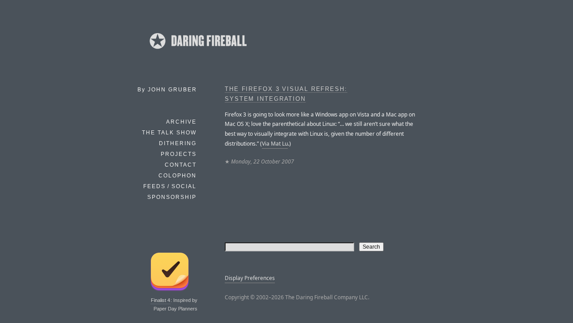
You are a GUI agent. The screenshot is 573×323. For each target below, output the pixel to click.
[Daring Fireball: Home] (197, 51)
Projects (179, 154)
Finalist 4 (160, 300)
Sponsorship (172, 197)
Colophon (177, 175)
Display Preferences (250, 278)
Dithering (178, 143)
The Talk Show (169, 132)
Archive (181, 122)
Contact (181, 165)
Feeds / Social (170, 186)
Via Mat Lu (275, 143)
